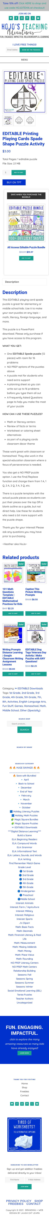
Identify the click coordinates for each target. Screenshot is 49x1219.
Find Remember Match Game (24, 863)
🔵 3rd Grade (26, 879)
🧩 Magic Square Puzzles (24, 823)
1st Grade (14, 692)
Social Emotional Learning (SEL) (24, 990)
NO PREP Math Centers (24, 966)
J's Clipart (24, 923)
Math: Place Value (24, 954)
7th (39, 697)
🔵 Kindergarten (26, 891)
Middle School (11, 710)
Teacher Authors (24, 998)
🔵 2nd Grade (26, 875)
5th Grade (30, 697)
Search (24, 729)
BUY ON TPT (14, 182)
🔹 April (24, 779)
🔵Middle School (26, 899)
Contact (24, 1095)
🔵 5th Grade (26, 887)
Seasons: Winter (24, 986)
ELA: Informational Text (24, 851)
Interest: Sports (24, 919)
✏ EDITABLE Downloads (29, 688)
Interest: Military (24, 911)
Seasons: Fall (24, 974)
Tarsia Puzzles (24, 994)
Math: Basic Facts (24, 926)
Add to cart (18, 172)
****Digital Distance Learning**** (24, 831)
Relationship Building (24, 970)
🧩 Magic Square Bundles (24, 819)
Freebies (24, 1091)
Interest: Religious (24, 915)
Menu (24, 59)
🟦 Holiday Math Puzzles (25, 815)
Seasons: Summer (24, 982)
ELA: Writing (24, 859)
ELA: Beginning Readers (24, 839)
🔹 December (24, 787)
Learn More (24, 1053)
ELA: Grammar (24, 847)
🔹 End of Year (24, 791)
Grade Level (24, 867)
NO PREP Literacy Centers (24, 962)
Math (43, 706)
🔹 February (24, 795)
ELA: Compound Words (24, 843)
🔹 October (24, 807)
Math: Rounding (24, 958)
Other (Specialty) (30, 710)
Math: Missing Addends (24, 946)
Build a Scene (24, 835)
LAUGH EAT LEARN (30, 1213)
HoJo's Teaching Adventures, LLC (24, 31)
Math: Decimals (24, 930)
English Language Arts (32, 701)
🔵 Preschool (26, 895)
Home (24, 1083)
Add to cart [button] (26, 258)
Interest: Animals (24, 903)
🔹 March (24, 799)
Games (19, 706)
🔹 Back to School (24, 783)
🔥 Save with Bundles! (24, 775)
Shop (24, 1087)
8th (4, 701)
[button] (42, 74)
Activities (13, 701)
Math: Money (24, 950)
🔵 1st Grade (26, 871)
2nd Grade (28, 692)
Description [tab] (12, 281)
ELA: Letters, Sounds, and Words (25, 855)
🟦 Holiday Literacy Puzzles (24, 811)
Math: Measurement (24, 942)
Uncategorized (24, 1002)
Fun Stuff (8, 706)
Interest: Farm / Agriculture (24, 907)
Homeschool (31, 706)
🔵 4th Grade (26, 883)
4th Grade (17, 697)
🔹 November (24, 803)
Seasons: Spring (24, 978)
